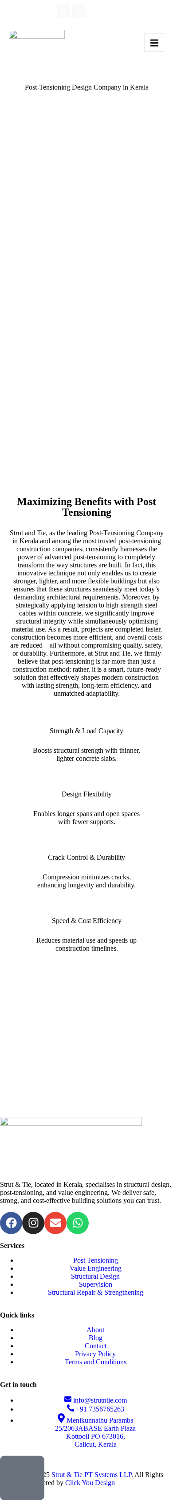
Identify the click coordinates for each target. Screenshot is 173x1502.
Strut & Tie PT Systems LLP (91, 1474)
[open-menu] (154, 42)
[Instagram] (79, 11)
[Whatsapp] (94, 11)
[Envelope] (110, 11)
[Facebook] (63, 11)
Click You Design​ (90, 1482)
